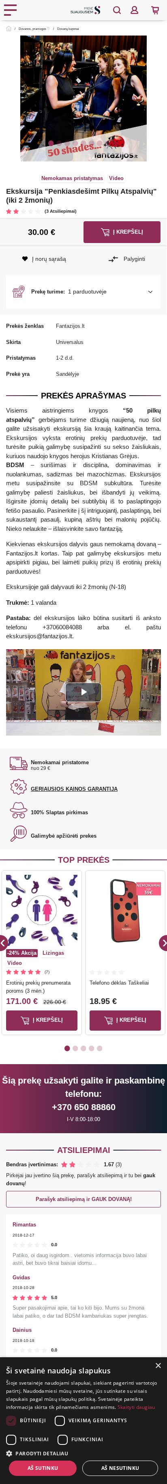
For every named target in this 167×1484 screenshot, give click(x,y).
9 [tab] (116, 143)
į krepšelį (47, 1020)
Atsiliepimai (83, 1150)
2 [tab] (59, 143)
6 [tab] (92, 143)
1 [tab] (51, 143)
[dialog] (83, 1420)
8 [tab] (108, 143)
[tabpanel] (83, 98)
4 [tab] (75, 143)
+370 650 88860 (84, 1107)
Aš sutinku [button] (43, 1468)
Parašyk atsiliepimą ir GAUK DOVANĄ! (84, 1199)
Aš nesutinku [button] (120, 1468)
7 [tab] (100, 143)
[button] (83, 291)
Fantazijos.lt (70, 326)
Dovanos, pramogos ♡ (34, 29)
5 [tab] (83, 143)
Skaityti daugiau (136, 1407)
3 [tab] (67, 143)
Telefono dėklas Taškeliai (119, 983)
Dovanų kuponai (68, 29)
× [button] (158, 1366)
